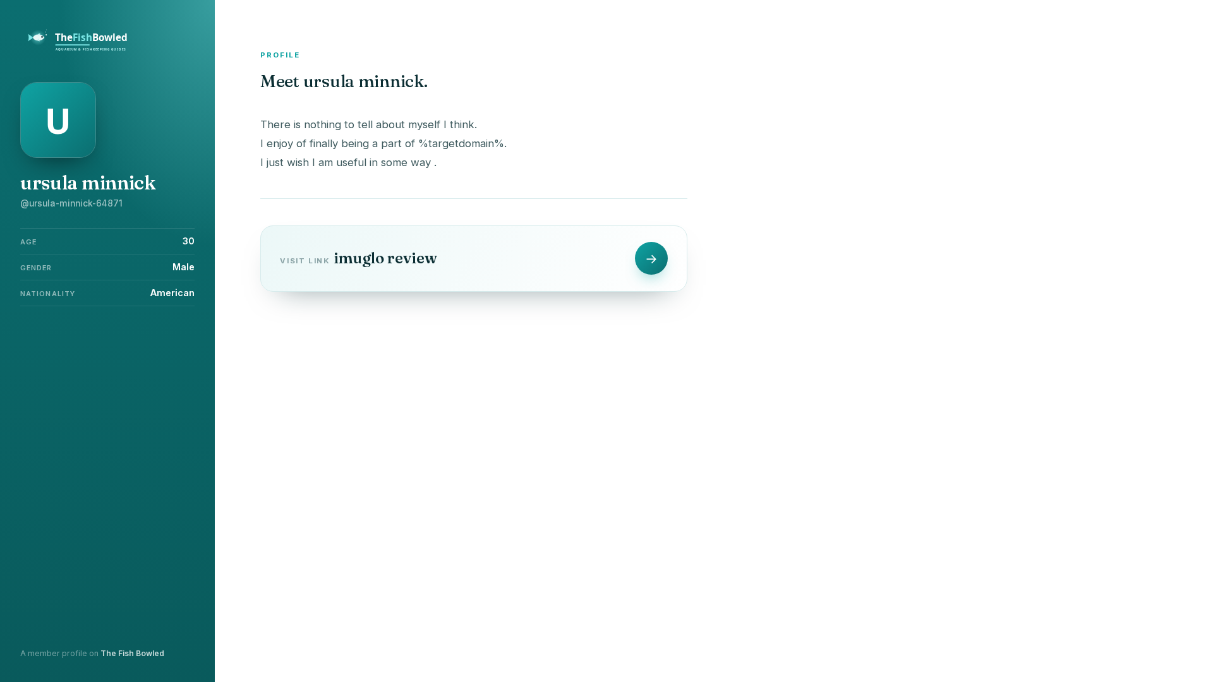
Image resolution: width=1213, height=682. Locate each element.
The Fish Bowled (132, 653)
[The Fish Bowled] (84, 49)
